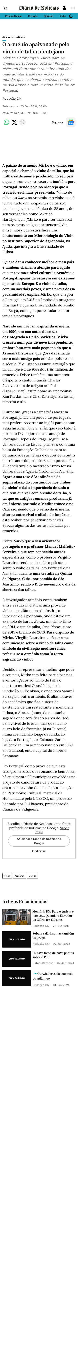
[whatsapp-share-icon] (6, 124)
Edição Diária (13, 16)
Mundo (32, 876)
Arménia (19, 876)
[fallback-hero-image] (16, 917)
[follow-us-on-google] (71, 122)
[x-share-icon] (14, 124)
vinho (7, 876)
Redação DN (12, 98)
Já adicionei (39, 851)
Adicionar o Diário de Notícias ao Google (39, 841)
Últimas (32, 16)
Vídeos (64, 16)
